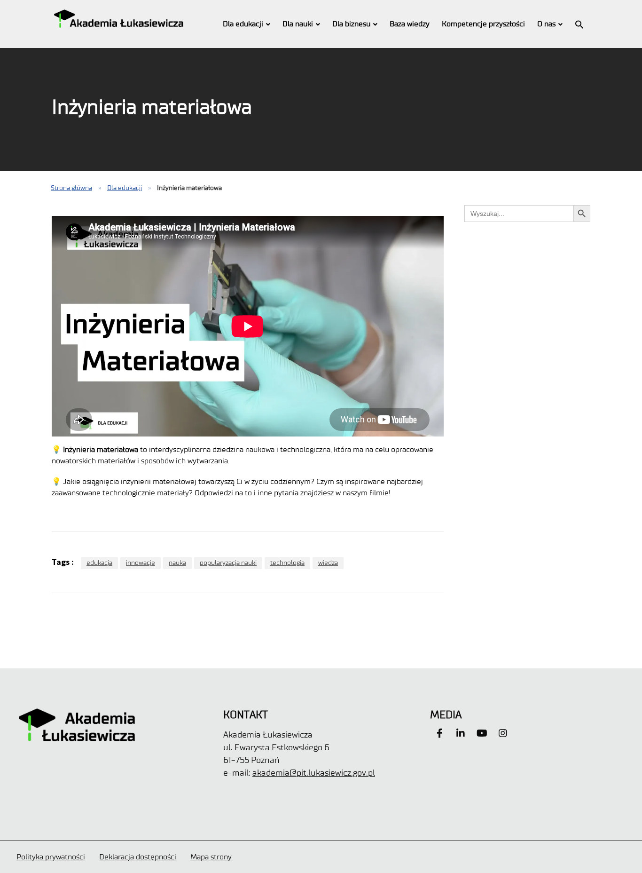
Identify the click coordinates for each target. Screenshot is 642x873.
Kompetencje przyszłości (483, 23)
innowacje (140, 563)
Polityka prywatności (50, 856)
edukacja (99, 563)
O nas (546, 23)
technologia (287, 563)
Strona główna (71, 188)
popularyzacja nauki (228, 563)
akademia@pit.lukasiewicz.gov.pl (313, 773)
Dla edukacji (243, 23)
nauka (177, 563)
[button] (579, 24)
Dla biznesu (351, 23)
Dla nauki (297, 23)
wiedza (328, 563)
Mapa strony (211, 856)
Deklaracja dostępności (137, 856)
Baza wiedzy (410, 23)
